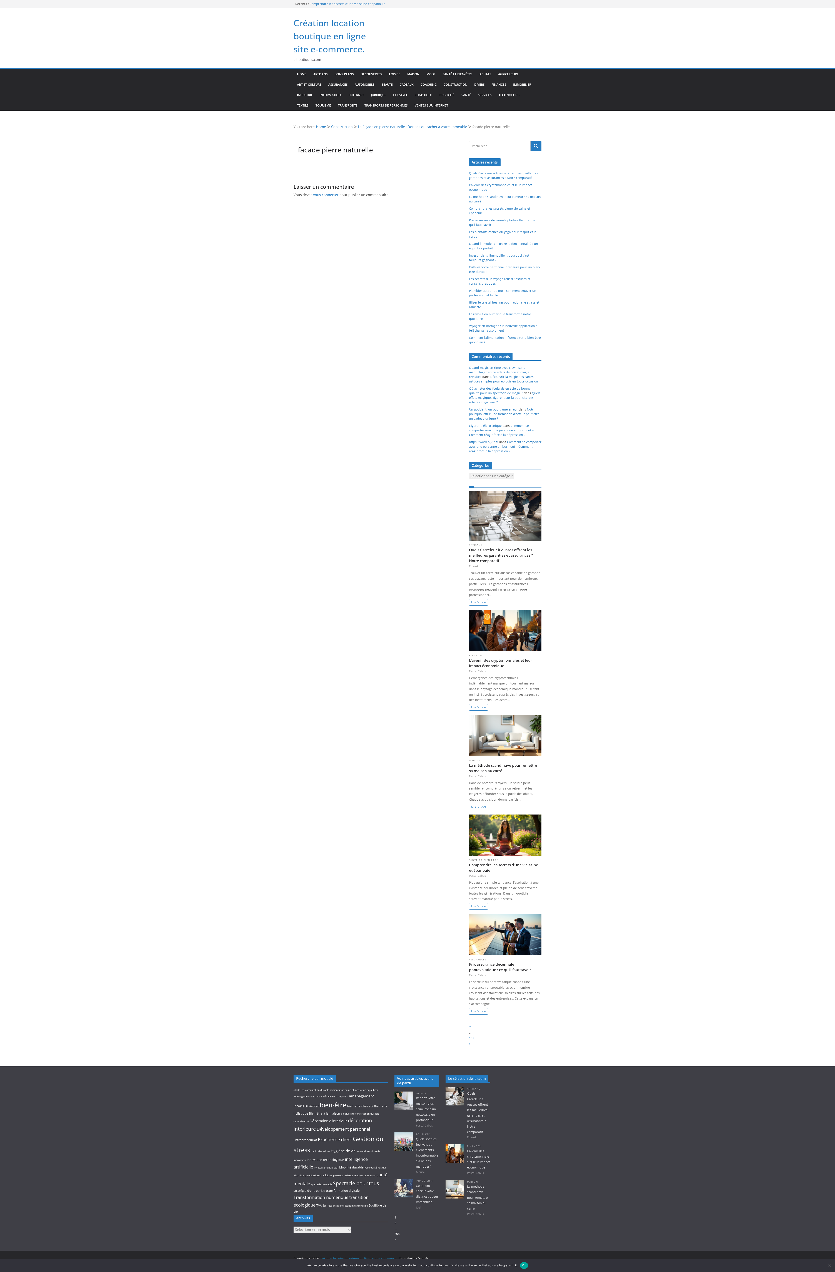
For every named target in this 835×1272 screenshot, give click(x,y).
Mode (431, 74)
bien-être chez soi (360, 1106)
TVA (319, 1205)
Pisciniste (299, 1175)
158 (471, 1038)
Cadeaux (407, 84)
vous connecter (326, 194)
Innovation (300, 1160)
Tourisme (323, 105)
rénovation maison (365, 1175)
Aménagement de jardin (334, 1096)
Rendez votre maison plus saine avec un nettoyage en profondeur (426, 1109)
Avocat (314, 1106)
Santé (466, 95)
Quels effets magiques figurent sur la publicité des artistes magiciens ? (504, 397)
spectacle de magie (321, 1184)
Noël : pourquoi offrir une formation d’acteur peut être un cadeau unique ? (504, 414)
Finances (499, 84)
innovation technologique (325, 1160)
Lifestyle (400, 95)
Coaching (429, 84)
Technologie (509, 95)
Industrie (305, 95)
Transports (347, 105)
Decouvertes (371, 74)
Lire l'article (478, 602)
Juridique (378, 95)
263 (397, 1234)
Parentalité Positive (375, 1167)
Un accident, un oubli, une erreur (493, 409)
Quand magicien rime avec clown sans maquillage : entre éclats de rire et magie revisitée (499, 372)
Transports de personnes (386, 105)
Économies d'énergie (356, 1205)
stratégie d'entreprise (309, 1191)
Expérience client (335, 1139)
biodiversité (347, 1113)
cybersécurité (301, 1121)
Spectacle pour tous (356, 1183)
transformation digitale (343, 1191)
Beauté (387, 84)
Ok (524, 1265)
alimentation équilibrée (365, 1090)
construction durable (367, 1113)
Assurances (338, 84)
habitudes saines (320, 1151)
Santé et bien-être (458, 74)
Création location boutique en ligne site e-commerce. (330, 36)
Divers (479, 84)
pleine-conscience (343, 1175)
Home (301, 74)
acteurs (299, 1090)
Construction (455, 84)
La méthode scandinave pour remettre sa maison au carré (352, 3)
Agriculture (508, 74)
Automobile (364, 84)
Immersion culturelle (368, 1151)
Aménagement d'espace (307, 1096)
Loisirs (394, 74)
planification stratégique (318, 1175)
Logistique (424, 95)
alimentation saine (340, 1090)
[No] (829, 1265)
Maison (413, 74)
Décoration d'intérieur (328, 1120)
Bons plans (344, 74)
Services (485, 95)
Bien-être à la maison (324, 1113)
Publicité (446, 95)
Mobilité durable (351, 1167)
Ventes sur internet (431, 105)
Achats (485, 74)
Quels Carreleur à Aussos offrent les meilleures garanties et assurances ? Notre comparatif (501, 555)
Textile (303, 105)
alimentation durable (317, 1090)
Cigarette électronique (485, 426)
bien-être (333, 1105)
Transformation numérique (321, 1197)
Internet (356, 95)
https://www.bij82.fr (483, 442)
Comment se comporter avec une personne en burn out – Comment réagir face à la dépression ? (501, 430)
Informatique (331, 95)
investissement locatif (326, 1167)
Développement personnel (343, 1129)
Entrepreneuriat (305, 1140)
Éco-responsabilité (333, 1205)
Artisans (320, 74)
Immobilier (522, 84)
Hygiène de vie (343, 1150)
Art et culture (309, 84)
